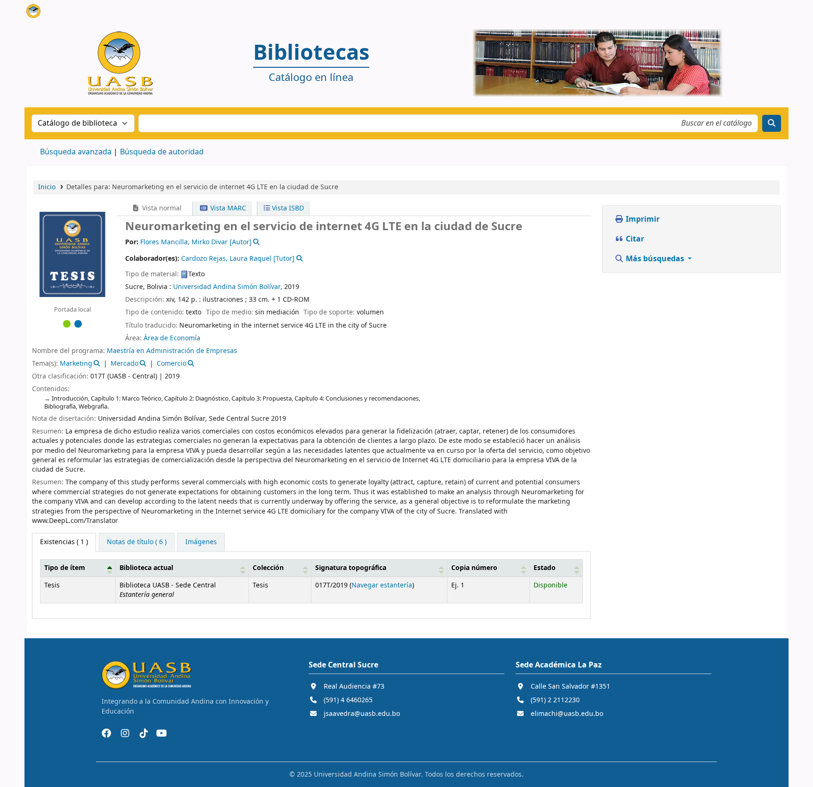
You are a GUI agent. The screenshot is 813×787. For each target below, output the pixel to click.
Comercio (171, 364)
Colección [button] (268, 568)
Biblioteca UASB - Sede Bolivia (49, 13)
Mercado (124, 364)
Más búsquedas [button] (655, 259)
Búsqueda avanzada (76, 152)
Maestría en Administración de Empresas (172, 351)
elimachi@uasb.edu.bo (567, 714)
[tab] (137, 542)
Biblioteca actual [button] (146, 568)
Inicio (47, 187)
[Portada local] (72, 253)
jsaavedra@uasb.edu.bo (362, 714)
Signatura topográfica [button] (350, 568)
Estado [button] (545, 568)
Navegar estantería (381, 585)
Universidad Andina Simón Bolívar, (227, 287)
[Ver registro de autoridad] (256, 242)
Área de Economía (171, 338)
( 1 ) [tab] (64, 542)
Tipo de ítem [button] (64, 568)
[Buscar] (771, 123)
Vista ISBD (287, 208)
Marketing (76, 364)
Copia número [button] (474, 568)
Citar (634, 239)
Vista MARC (227, 208)
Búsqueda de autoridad (162, 152)
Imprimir (642, 219)
